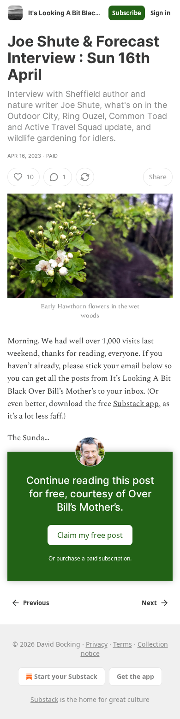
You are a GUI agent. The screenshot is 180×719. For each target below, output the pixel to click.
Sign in (160, 13)
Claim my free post (90, 535)
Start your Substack (65, 676)
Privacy (97, 644)
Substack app (136, 404)
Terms (122, 644)
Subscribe (126, 13)
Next (149, 603)
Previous (36, 603)
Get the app (135, 676)
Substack (44, 699)
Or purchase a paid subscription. (90, 558)
